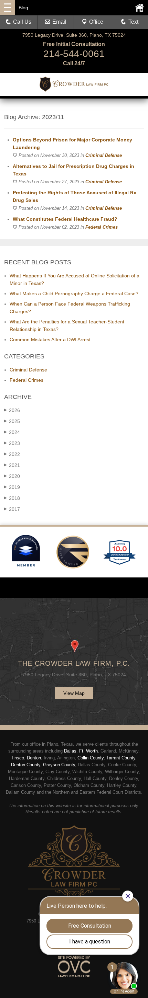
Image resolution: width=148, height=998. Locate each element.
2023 (12, 443)
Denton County (25, 764)
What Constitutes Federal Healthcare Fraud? (65, 219)
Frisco (18, 757)
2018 (12, 498)
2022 (12, 454)
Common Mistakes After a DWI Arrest (50, 339)
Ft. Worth (88, 751)
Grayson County (59, 764)
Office (96, 22)
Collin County (90, 757)
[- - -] (7, 7)
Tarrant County (120, 757)
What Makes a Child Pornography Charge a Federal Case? (74, 293)
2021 (12, 465)
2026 (12, 410)
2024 (12, 432)
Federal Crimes (101, 227)
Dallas (70, 751)
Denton (34, 757)
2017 (12, 509)
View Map (74, 693)
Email (59, 22)
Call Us (22, 22)
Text (133, 22)
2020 (12, 476)
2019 (12, 487)
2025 (12, 421)
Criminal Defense (103, 155)
